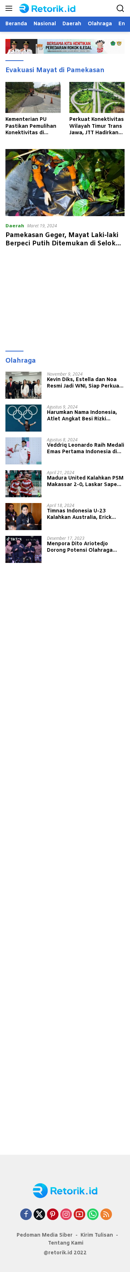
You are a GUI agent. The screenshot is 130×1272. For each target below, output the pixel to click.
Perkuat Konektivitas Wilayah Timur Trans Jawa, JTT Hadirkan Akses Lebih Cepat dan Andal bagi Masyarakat (96, 126)
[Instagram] (66, 1214)
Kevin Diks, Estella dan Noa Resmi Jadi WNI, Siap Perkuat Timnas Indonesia (84, 383)
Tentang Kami (65, 1243)
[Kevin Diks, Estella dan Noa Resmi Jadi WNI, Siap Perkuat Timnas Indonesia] (23, 385)
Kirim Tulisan (97, 1235)
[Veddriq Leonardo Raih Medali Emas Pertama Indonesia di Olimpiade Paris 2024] (23, 450)
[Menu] (10, 8)
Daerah (14, 225)
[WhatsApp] (93, 1214)
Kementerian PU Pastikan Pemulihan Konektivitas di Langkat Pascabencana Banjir (32, 126)
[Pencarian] (120, 8)
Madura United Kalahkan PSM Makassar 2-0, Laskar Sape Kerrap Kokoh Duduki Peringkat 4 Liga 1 (85, 481)
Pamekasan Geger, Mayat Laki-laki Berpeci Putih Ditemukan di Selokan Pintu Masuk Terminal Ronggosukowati (64, 248)
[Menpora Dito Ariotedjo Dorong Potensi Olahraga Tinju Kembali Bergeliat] (23, 549)
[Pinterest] (52, 1214)
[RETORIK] (54, 8)
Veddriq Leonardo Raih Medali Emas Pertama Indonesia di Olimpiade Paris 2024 (85, 448)
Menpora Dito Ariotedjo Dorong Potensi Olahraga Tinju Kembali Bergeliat (80, 547)
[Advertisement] (65, 300)
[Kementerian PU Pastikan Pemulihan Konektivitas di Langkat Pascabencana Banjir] (33, 97)
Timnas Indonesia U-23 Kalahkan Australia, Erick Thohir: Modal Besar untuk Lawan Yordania (81, 514)
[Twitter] (39, 1214)
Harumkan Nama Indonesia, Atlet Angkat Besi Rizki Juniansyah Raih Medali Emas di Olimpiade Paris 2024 (84, 416)
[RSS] (106, 1214)
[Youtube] (79, 1214)
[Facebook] (26, 1214)
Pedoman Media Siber (45, 1235)
